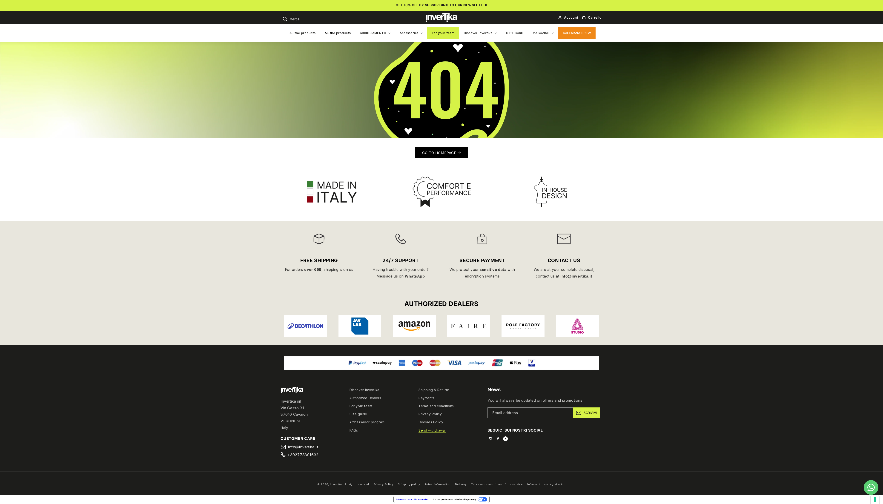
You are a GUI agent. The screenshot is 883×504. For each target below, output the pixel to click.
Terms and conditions (436, 406)
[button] (291, 19)
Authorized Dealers (365, 398)
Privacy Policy (430, 414)
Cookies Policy (431, 422)
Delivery (461, 484)
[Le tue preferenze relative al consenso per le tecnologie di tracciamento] (875, 499)
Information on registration (546, 484)
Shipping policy (409, 484)
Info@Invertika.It (303, 447)
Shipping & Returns (434, 390)
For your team (361, 406)
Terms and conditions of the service (497, 484)
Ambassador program (367, 422)
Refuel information (437, 484)
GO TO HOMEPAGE (439, 153)
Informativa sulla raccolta (412, 499)
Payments (426, 398)
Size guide (358, 414)
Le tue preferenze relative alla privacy (454, 499)
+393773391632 (302, 454)
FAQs (354, 430)
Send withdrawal (432, 430)
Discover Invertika (364, 390)
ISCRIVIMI (590, 413)
